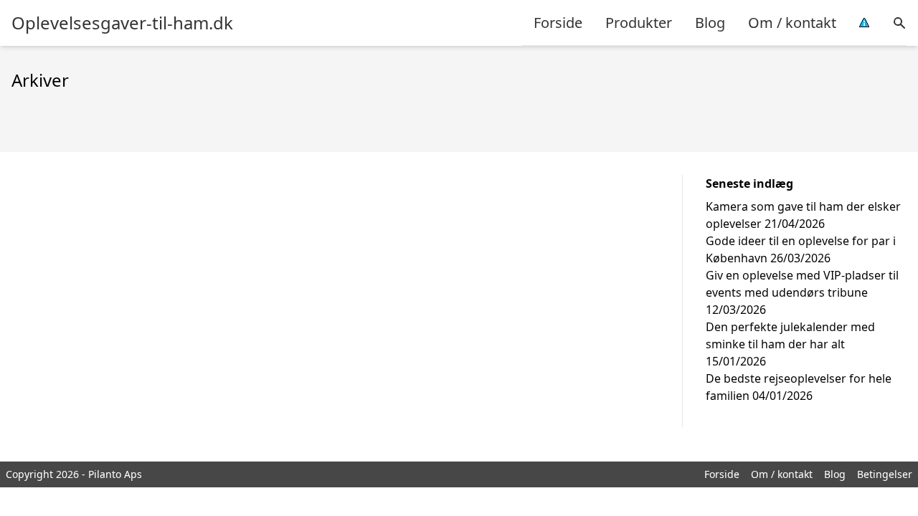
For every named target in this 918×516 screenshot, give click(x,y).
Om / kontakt (792, 22)
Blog (710, 22)
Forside (558, 22)
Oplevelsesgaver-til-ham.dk (122, 22)
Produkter (638, 22)
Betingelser (884, 474)
